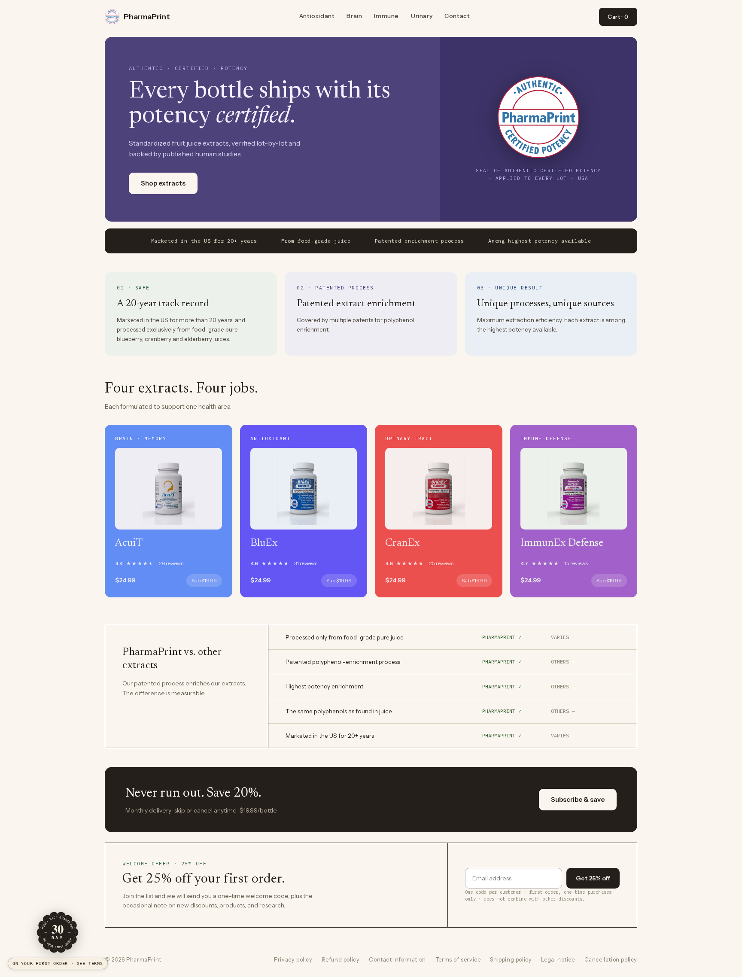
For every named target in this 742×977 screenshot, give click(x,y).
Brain (354, 16)
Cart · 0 (618, 16)
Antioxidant (317, 16)
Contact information (397, 959)
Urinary (421, 16)
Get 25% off (593, 878)
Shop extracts (163, 183)
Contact (457, 16)
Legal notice (558, 959)
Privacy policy (293, 959)
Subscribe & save (578, 799)
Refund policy (341, 959)
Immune (386, 16)
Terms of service (458, 959)
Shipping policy (511, 959)
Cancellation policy (610, 959)
